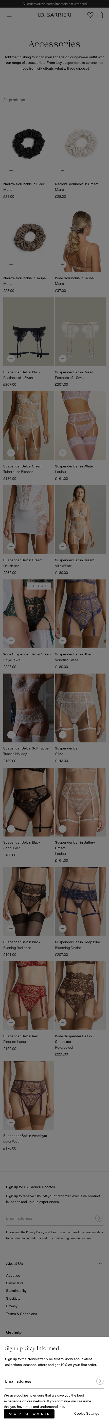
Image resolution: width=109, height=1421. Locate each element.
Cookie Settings (86, 1413)
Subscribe (98, 1381)
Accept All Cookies (29, 1414)
